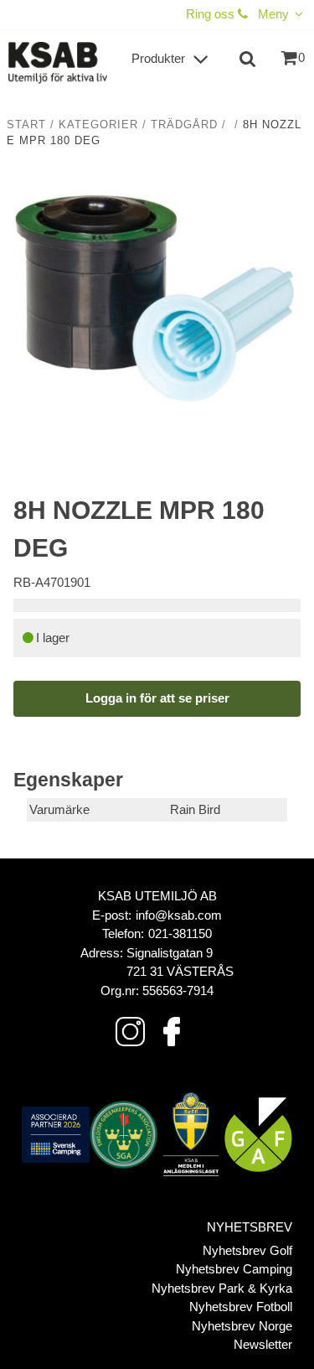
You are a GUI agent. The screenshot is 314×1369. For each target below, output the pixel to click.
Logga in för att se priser (157, 698)
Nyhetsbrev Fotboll (240, 1306)
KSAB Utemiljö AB (157, 896)
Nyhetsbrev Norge (242, 1326)
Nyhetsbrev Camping (234, 1269)
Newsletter (263, 1344)
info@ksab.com (179, 915)
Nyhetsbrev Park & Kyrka (222, 1288)
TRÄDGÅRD (184, 125)
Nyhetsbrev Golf (247, 1250)
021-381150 (180, 933)
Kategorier (98, 125)
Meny (273, 14)
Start (26, 125)
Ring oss (212, 14)
